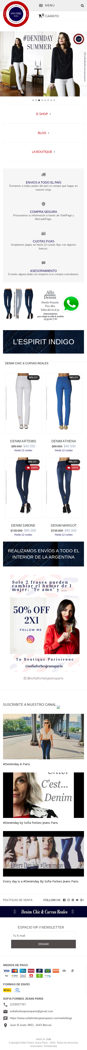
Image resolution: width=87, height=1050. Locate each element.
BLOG (42, 133)
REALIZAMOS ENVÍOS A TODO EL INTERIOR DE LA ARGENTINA (43, 554)
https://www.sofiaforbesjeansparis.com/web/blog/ (41, 1018)
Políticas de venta (17, 900)
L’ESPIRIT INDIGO (43, 342)
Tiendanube (50, 1046)
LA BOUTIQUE (42, 151)
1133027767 (18, 1004)
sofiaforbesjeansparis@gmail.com (31, 1011)
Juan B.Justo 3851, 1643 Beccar (31, 1025)
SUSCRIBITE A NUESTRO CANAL (30, 705)
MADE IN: (43, 1039)
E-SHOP (42, 114)
